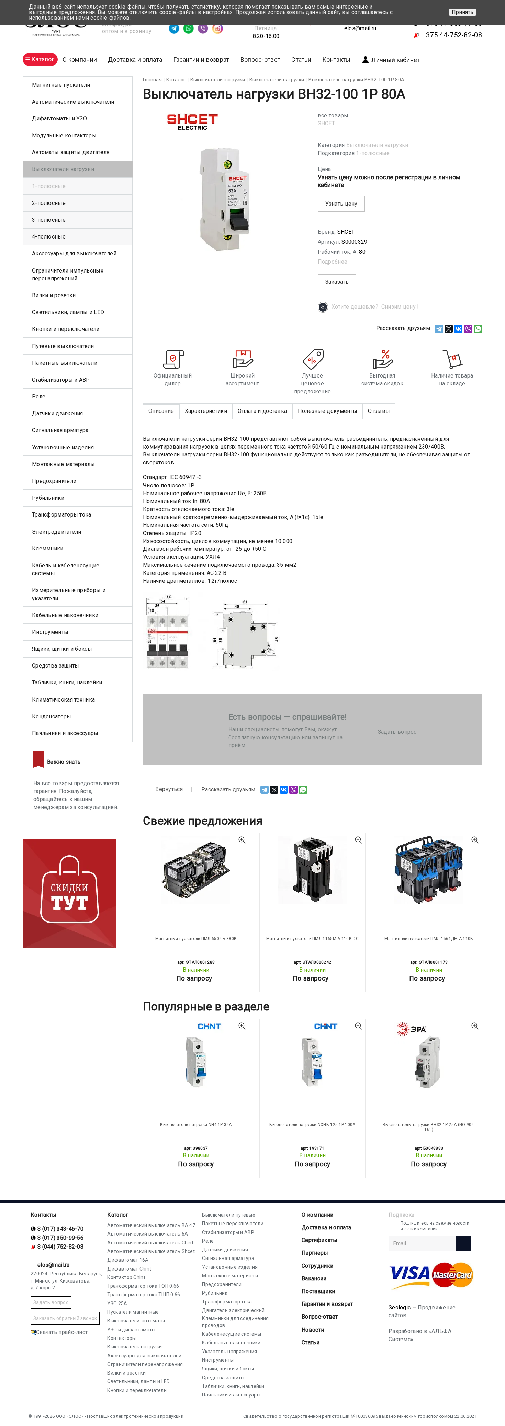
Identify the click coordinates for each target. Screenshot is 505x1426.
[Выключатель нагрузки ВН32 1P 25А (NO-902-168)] (429, 1056)
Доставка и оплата (135, 59)
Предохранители (54, 481)
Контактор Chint (126, 1277)
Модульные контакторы (64, 135)
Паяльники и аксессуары (65, 733)
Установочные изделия (63, 447)
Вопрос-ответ (260, 59)
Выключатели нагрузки (377, 145)
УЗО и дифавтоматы (131, 1329)
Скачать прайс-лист (62, 1332)
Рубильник (214, 1293)
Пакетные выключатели (64, 363)
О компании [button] (80, 59)
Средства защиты (55, 665)
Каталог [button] (42, 59)
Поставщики (318, 1291)
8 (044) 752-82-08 (60, 1246)
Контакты (336, 59)
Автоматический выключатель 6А (147, 1234)
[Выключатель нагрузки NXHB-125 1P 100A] (312, 1056)
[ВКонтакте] (458, 329)
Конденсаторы (51, 716)
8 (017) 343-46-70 (60, 1229)
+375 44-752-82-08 (452, 35)
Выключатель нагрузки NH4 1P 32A (196, 1124)
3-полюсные (49, 220)
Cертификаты (319, 1240)
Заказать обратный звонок (65, 1318)
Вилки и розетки (54, 295)
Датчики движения (57, 413)
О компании (317, 1214)
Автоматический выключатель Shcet (151, 1251)
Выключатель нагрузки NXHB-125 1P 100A (312, 1124)
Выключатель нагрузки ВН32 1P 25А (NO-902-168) (429, 1127)
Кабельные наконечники (65, 615)
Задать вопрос (397, 732)
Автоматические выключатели (73, 101)
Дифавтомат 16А (127, 1260)
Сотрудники (317, 1266)
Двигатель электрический (233, 1310)
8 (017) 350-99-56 (60, 1237)
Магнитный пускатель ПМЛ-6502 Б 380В (196, 938)
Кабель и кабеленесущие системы (66, 569)
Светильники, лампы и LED (68, 312)
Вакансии (314, 1278)
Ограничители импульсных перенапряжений (67, 274)
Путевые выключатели (63, 346)
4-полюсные (49, 236)
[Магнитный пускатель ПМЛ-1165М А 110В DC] (312, 870)
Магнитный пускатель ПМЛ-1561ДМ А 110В (428, 938)
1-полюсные (373, 153)
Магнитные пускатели (61, 85)
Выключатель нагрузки (134, 1346)
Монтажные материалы (63, 464)
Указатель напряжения (229, 1351)
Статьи (301, 59)
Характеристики (206, 411)
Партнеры (315, 1253)
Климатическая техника (63, 699)
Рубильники (48, 498)
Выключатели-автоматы (136, 1320)
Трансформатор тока (227, 1302)
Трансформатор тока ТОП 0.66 (143, 1286)
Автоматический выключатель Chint (150, 1242)
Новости (313, 1329)
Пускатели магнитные (133, 1312)
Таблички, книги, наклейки (67, 682)
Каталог (117, 1214)
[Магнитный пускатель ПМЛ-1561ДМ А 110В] (429, 870)
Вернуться (168, 789)
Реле (38, 396)
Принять (462, 12)
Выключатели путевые (228, 1215)
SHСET (326, 123)
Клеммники (48, 548)
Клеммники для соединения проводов (235, 1321)
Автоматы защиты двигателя (71, 152)
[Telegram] (439, 329)
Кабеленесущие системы (231, 1334)
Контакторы (121, 1338)
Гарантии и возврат (201, 59)
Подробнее (333, 261)
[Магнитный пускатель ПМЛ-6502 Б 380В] (196, 870)
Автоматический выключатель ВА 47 (151, 1225)
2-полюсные (49, 203)
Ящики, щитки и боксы (62, 649)
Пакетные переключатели (232, 1223)
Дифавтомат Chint (129, 1269)
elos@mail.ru (360, 28)
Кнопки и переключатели (66, 329)
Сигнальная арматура (60, 430)
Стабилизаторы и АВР (61, 379)
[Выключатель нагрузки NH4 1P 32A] (196, 1056)
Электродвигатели (56, 532)
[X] (449, 329)
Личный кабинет (395, 59)
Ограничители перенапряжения (145, 1364)
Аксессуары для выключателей (74, 253)
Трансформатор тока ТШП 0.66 (143, 1294)
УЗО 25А (117, 1303)
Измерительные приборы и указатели (68, 594)
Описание (161, 411)
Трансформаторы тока (61, 514)
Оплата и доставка (262, 411)
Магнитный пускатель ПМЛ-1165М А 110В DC (312, 938)
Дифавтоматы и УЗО (59, 118)
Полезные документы (327, 411)
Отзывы (379, 411)
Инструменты (50, 632)
